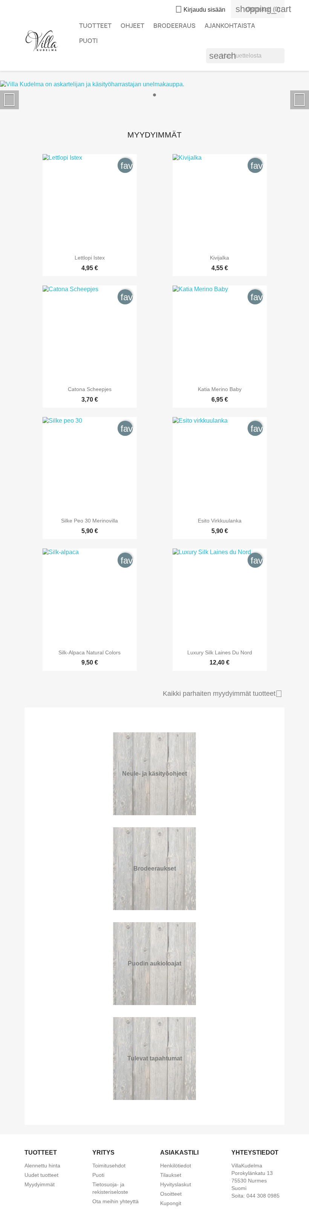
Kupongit (170, 1203)
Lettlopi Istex (90, 258)
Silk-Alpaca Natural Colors (89, 652)
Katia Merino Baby (220, 389)
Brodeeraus (174, 25)
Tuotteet (95, 25)
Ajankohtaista (230, 25)
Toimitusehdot (108, 1166)
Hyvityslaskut (175, 1184)
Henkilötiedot (175, 1166)
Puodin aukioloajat (154, 963)
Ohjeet (132, 25)
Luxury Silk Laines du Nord (219, 652)
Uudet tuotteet (41, 1175)
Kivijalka (219, 258)
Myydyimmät (39, 1184)
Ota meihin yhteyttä (115, 1201)
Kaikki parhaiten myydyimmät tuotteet (222, 693)
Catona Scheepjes (90, 389)
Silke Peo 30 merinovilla (89, 521)
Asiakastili (179, 1152)
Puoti (88, 41)
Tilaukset (170, 1175)
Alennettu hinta (42, 1166)
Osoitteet (171, 1194)
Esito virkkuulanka (220, 521)
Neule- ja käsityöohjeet (154, 773)
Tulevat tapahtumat (154, 1058)
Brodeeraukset (154, 868)
